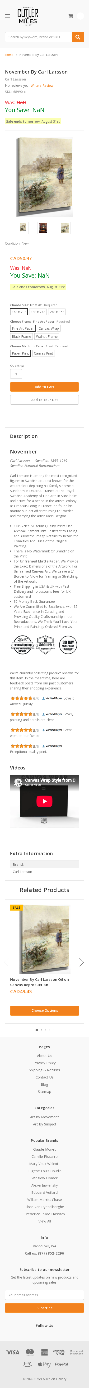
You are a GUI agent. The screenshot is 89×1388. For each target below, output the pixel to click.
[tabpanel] (44, 961)
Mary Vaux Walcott (44, 1163)
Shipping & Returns (44, 1069)
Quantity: (17, 365)
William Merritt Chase (44, 1199)
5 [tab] (53, 1030)
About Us (44, 1055)
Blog (44, 1084)
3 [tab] (45, 1030)
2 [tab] (41, 1030)
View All (44, 1221)
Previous (6, 962)
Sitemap (44, 1091)
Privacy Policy (44, 1062)
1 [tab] (37, 1030)
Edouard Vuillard (44, 1192)
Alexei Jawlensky (44, 1185)
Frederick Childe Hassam (44, 1213)
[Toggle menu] (7, 16)
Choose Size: (33, 305)
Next (81, 962)
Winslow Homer (45, 1178)
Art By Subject (44, 1124)
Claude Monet (44, 1149)
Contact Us (45, 1077)
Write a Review (42, 85)
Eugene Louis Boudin (44, 1170)
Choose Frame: (40, 321)
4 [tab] (49, 1030)
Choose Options (45, 1010)
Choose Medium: (39, 346)
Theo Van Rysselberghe (44, 1206)
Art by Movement (44, 1116)
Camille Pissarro (45, 1156)
